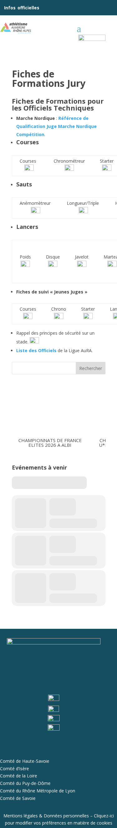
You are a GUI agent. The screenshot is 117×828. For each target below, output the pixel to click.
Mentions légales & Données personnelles (46, 816)
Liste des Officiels (37, 350)
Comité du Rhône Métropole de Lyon (37, 791)
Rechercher (90, 368)
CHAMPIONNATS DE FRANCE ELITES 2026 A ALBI (49, 442)
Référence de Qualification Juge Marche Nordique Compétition (56, 126)
